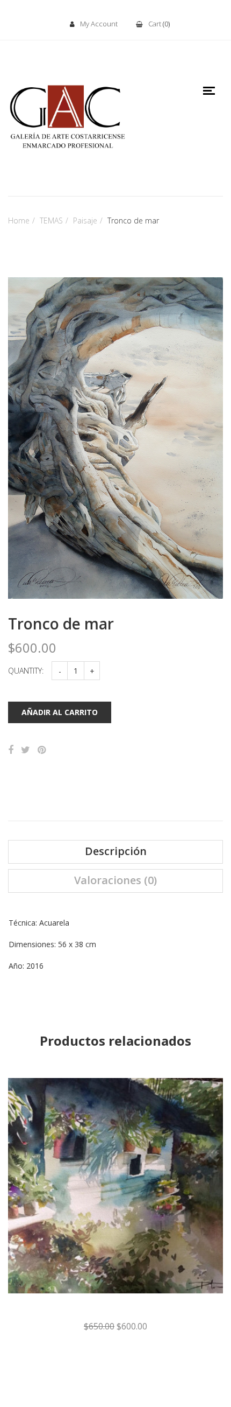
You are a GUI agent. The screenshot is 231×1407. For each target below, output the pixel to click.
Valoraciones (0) (115, 880)
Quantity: (26, 671)
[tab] (115, 852)
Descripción (116, 851)
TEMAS (51, 220)
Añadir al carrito (59, 712)
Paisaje (85, 220)
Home (19, 220)
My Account (99, 24)
